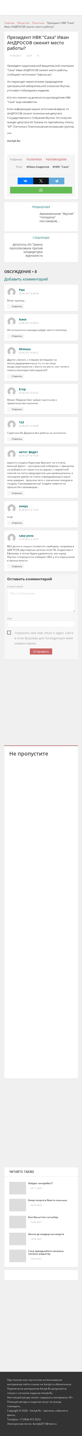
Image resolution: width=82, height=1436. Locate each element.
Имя (9, 618)
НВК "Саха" (62, 167)
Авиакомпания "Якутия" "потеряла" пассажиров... (57, 217)
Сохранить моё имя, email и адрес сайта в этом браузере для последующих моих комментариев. (44, 633)
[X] (41, 181)
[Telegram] (56, 181)
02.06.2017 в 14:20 (28, 455)
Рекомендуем (56, 159)
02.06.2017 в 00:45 (28, 323)
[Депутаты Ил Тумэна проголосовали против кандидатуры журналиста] (60, 251)
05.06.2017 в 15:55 (28, 509)
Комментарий (15, 586)
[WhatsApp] (41, 190)
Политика (34, 159)
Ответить (17, 306)
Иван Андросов (38, 167)
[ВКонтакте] (25, 181)
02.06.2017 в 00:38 (28, 293)
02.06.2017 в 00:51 (28, 352)
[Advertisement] (41, 702)
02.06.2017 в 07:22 (28, 392)
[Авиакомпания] (22, 220)
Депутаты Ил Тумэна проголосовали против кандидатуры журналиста (26, 250)
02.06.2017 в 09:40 (28, 425)
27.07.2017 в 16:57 (28, 539)
